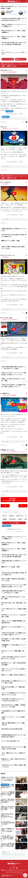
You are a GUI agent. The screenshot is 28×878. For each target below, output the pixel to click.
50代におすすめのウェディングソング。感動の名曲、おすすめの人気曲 (13, 748)
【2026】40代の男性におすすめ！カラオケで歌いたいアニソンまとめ (13, 657)
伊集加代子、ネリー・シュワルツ (10, 128)
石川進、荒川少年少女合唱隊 (9, 395)
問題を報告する (4, 122)
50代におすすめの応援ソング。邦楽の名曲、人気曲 (13, 688)
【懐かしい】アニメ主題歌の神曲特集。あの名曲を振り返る (13, 622)
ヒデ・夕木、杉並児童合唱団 (9, 72)
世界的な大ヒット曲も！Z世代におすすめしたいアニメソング (14, 760)
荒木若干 (23, 122)
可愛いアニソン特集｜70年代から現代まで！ (13, 676)
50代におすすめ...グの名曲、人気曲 (16, 4)
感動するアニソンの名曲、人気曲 (13, 242)
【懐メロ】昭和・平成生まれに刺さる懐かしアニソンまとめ (13, 248)
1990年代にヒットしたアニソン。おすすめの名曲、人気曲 (13, 616)
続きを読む (14, 499)
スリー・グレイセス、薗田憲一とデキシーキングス (14, 451)
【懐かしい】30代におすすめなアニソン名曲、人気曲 (13, 380)
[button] (25, 875)
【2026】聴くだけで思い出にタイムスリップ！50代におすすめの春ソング (13, 700)
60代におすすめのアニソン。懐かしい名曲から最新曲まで (13, 32)
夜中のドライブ (20, 515)
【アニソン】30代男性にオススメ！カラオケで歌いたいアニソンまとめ (13, 694)
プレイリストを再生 (7, 59)
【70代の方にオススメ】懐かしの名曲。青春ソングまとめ (13, 766)
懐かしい (5, 515)
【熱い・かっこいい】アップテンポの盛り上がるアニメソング (13, 670)
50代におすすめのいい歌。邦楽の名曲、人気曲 (13, 604)
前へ (5, 506)
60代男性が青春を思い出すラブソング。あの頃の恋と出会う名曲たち (13, 736)
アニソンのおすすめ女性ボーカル (13, 742)
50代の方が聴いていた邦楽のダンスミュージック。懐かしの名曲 (13, 682)
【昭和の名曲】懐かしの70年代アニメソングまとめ (13, 230)
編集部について (4, 870)
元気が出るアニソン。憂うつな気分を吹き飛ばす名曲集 (13, 664)
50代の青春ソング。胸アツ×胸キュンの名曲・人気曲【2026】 (14, 640)
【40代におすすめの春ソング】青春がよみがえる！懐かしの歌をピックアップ (13, 386)
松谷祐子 (20, 519)
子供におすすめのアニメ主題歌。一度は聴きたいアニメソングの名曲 (13, 706)
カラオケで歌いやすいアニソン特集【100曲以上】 (14, 610)
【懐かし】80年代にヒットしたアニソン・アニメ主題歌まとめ (13, 26)
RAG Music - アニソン (5, 4)
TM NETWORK (12, 519)
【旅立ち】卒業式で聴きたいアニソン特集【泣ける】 (13, 724)
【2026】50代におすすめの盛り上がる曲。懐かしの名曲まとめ (13, 236)
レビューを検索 (14, 522)
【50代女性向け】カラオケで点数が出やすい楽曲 (13, 712)
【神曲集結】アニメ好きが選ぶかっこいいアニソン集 (13, 646)
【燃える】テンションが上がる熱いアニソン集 (13, 628)
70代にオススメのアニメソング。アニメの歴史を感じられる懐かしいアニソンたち (13, 374)
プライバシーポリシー (22, 870)
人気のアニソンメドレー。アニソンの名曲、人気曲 (13, 718)
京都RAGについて (12, 870)
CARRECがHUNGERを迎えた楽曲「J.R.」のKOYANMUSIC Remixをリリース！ (13, 20)
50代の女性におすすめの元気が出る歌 (13, 730)
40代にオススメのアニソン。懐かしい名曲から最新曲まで (13, 38)
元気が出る (11, 515)
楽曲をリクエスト (21, 59)
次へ (23, 506)
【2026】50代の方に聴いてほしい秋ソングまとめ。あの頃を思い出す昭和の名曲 (13, 44)
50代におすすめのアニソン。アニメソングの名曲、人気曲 (14, 53)
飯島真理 (5, 519)
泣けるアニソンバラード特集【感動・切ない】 (13, 652)
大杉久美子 (5, 183)
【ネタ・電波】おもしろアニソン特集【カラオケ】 (13, 754)
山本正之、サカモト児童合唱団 (9, 319)
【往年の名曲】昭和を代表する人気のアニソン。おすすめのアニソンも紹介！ (13, 368)
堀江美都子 (5, 257)
